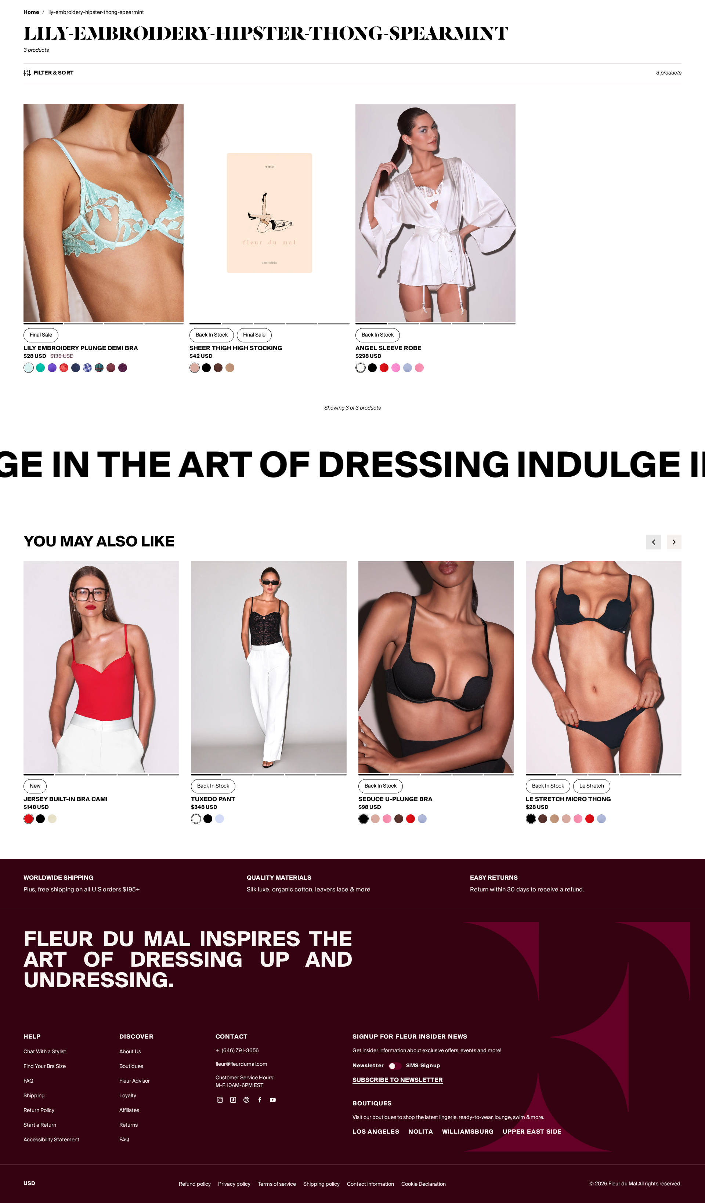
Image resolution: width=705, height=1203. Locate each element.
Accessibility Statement (51, 1139)
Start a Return (40, 1125)
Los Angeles (376, 1132)
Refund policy (195, 1184)
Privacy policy (234, 1184)
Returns (128, 1125)
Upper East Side (532, 1132)
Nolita (420, 1132)
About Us (130, 1051)
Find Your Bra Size (45, 1066)
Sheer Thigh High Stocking (235, 348)
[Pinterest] (246, 1102)
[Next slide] (674, 542)
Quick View (104, 306)
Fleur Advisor (134, 1081)
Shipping (34, 1095)
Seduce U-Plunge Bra (395, 799)
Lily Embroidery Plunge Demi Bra (81, 348)
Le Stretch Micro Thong (568, 799)
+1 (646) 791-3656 (237, 1050)
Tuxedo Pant (213, 799)
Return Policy (39, 1110)
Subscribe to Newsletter (397, 1080)
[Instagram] (220, 1102)
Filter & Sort (54, 73)
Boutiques (131, 1066)
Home (31, 13)
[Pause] (694, 466)
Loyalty (127, 1095)
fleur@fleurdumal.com (241, 1064)
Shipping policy (321, 1184)
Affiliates (129, 1110)
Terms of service (277, 1184)
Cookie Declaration (423, 1184)
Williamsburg (468, 1132)
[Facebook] (259, 1102)
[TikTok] (233, 1102)
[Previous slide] (653, 542)
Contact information (370, 1184)
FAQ (28, 1081)
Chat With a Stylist (45, 1051)
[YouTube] (272, 1102)
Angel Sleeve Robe (388, 348)
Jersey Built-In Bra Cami (66, 799)
